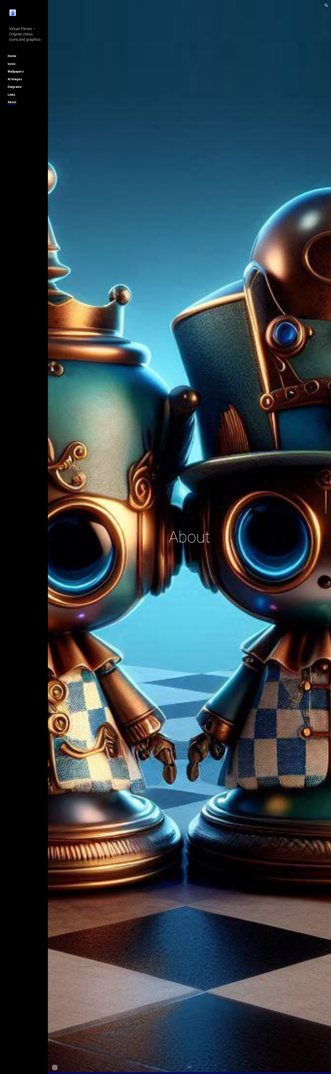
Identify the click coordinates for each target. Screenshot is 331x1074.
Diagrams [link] (15, 87)
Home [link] (12, 56)
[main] (189, 537)
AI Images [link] (15, 79)
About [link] (12, 102)
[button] (326, 5)
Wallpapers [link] (16, 71)
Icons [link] (12, 64)
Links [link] (11, 95)
